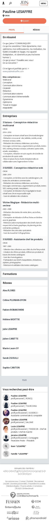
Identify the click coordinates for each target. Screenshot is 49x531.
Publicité (30, 481)
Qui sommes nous (11, 481)
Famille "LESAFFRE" (19, 453)
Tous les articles (26, 486)
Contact (22, 481)
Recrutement (39, 481)
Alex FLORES (9, 290)
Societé (6, 484)
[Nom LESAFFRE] (6, 446)
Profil (12, 29)
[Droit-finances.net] (36, 507)
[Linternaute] (12, 507)
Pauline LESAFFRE (19, 395)
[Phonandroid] (36, 518)
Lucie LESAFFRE (18, 426)
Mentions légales (13, 486)
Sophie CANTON (11, 367)
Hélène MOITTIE (11, 319)
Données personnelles (19, 484)
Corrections (38, 486)
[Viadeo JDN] (36, 512)
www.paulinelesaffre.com (13, 71)
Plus (24, 380)
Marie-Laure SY (11, 348)
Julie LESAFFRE (10, 329)
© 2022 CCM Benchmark (24, 489)
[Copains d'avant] (12, 512)
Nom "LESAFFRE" (18, 446)
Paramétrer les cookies (37, 484)
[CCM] (36, 501)
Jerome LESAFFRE (19, 435)
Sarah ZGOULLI (10, 357)
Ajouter (26, 20)
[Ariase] (12, 518)
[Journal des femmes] (12, 501)
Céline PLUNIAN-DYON (14, 300)
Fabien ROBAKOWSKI (13, 309)
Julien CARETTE (10, 338)
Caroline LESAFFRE (19, 419)
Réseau (36, 29)
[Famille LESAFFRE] (6, 453)
